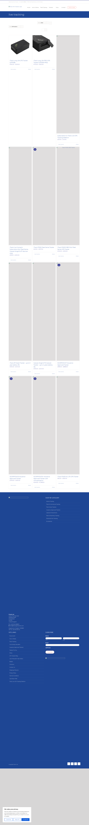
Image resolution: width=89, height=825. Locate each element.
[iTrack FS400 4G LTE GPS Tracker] (67, 425)
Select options (13, 69)
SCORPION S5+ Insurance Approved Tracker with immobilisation (42, 478)
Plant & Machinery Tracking (52, 515)
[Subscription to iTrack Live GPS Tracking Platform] (67, 84)
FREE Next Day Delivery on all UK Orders (35, 1)
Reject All (17, 819)
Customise (8, 819)
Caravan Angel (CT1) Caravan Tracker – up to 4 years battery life (43, 365)
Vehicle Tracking (50, 501)
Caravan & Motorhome (51, 512)
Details (29, 69)
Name (47, 823)
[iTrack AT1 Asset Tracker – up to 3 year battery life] (20, 311)
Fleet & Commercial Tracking (53, 504)
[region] (17, 814)
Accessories (49, 521)
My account (12, 823)
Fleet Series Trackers (51, 507)
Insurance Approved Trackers (53, 510)
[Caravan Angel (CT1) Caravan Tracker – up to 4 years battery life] (44, 311)
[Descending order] (50, 23)
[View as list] (45, 30)
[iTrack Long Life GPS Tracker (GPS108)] (20, 46)
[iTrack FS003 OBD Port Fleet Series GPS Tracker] (67, 196)
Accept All (25, 819)
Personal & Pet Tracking (52, 518)
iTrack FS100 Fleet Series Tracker (44, 247)
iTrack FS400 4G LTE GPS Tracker (67, 476)
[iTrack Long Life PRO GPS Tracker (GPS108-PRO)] (44, 46)
